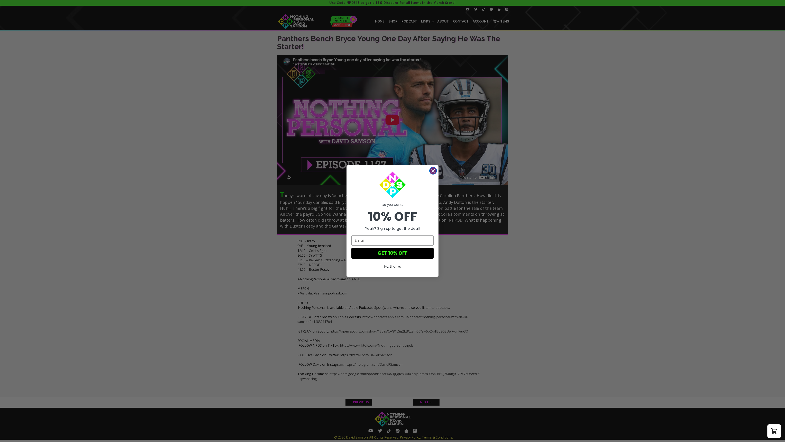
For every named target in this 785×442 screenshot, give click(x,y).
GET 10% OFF (393, 253)
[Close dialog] (433, 171)
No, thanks (392, 266)
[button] (774, 431)
